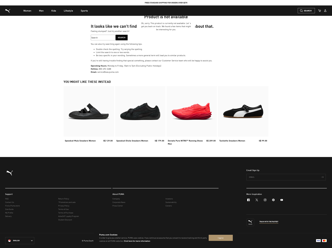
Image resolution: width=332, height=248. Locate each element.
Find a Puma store (12, 206)
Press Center (117, 206)
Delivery (8, 216)
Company (116, 199)
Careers (168, 206)
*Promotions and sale (66, 202)
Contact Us (9, 202)
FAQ (6, 199)
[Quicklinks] (325, 10)
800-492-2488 (105, 69)
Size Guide (9, 209)
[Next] (264, 116)
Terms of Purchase (65, 213)
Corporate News (118, 202)
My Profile (9, 213)
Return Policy (63, 199)
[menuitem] (27, 10)
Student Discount (65, 220)
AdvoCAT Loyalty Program (68, 216)
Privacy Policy (63, 206)
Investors (169, 199)
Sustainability (171, 202)
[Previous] (68, 116)
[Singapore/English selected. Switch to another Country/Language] (19, 240)
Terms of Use (63, 209)
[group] (89, 116)
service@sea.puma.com (108, 72)
